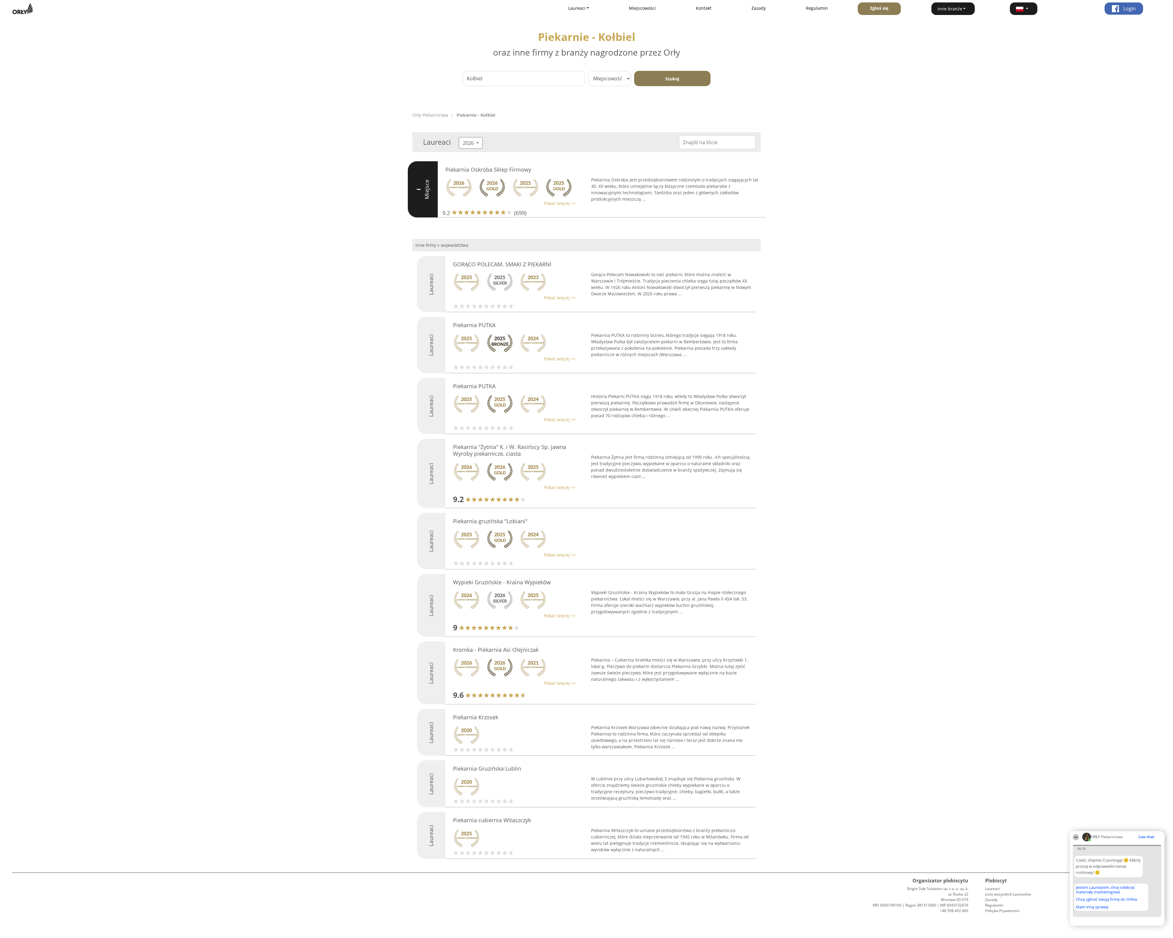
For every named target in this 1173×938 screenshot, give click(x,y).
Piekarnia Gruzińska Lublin (487, 768)
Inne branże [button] (949, 9)
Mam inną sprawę (1092, 907)
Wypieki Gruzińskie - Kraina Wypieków (502, 582)
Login (1129, 8)
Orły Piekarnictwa (430, 115)
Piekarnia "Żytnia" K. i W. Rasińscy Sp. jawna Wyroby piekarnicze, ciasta (509, 450)
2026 (469, 143)
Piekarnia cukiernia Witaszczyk (492, 820)
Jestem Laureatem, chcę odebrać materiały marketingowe (1105, 890)
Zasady (758, 8)
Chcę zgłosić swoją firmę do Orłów (1106, 899)
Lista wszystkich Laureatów (1008, 894)
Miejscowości (642, 8)
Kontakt (703, 8)
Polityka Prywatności (1002, 910)
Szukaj (672, 79)
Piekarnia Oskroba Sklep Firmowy (488, 169)
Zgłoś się (879, 8)
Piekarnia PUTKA (474, 325)
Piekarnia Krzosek (475, 717)
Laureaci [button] (577, 8)
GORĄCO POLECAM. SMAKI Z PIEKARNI (502, 264)
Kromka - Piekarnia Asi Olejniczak (496, 649)
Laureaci (992, 888)
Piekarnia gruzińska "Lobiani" (490, 521)
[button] (1023, 8)
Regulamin (817, 8)
